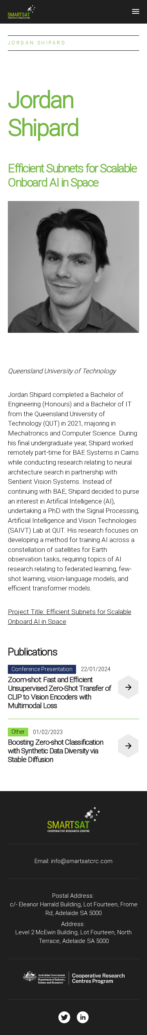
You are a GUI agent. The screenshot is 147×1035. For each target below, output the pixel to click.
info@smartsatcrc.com (82, 861)
